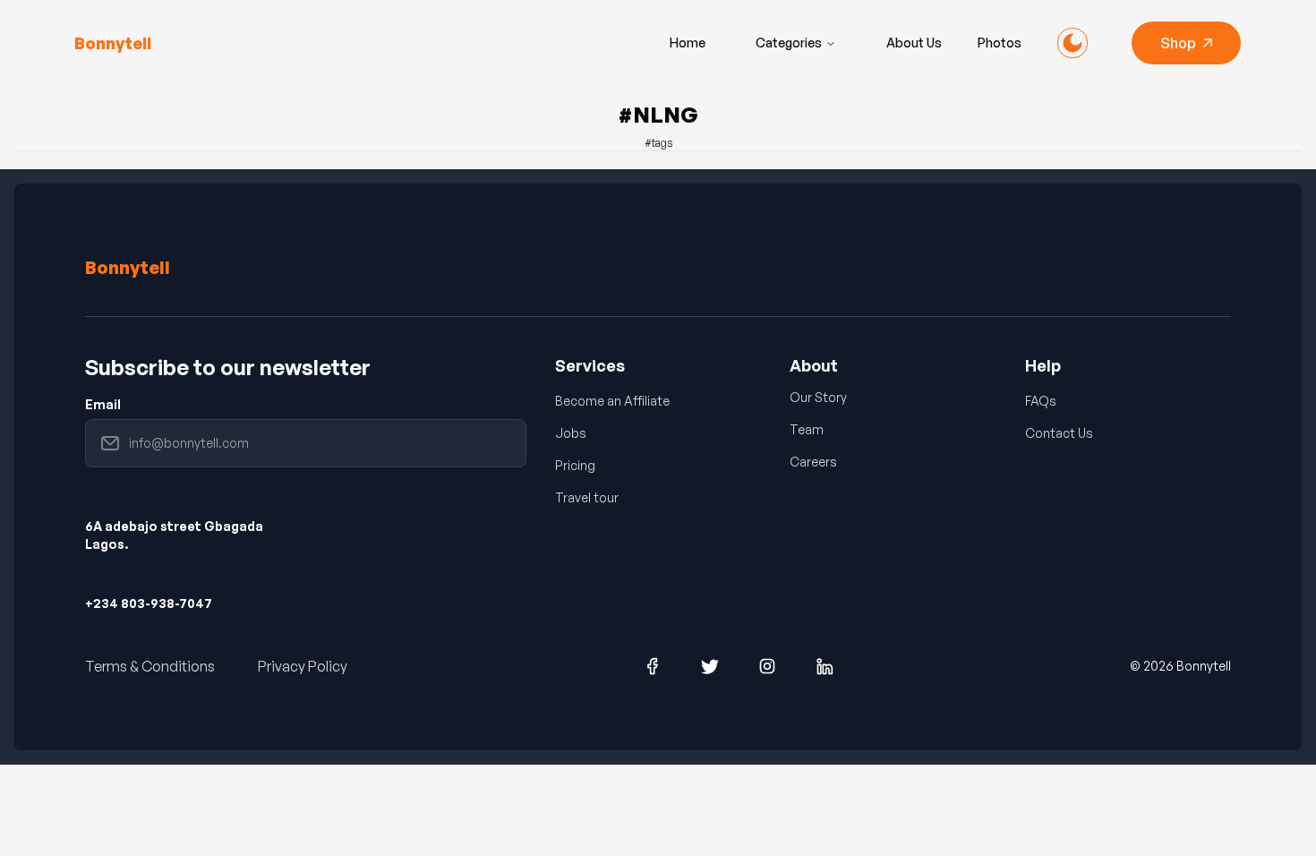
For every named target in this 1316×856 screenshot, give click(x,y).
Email (103, 404)
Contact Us (1059, 433)
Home (687, 42)
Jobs (570, 433)
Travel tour (587, 497)
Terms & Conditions (150, 666)
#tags (658, 143)
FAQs (1040, 400)
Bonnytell (127, 267)
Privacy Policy (302, 666)
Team (807, 429)
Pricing (575, 465)
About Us (914, 42)
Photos (999, 42)
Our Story (818, 397)
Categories (789, 42)
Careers (813, 461)
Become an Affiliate (612, 400)
